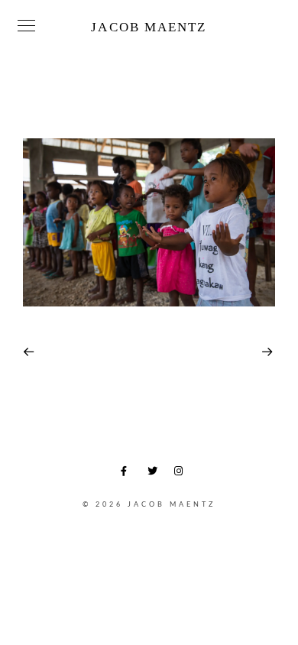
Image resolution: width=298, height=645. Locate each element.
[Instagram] (181, 473)
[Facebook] (128, 473)
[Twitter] (155, 473)
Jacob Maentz (148, 27)
